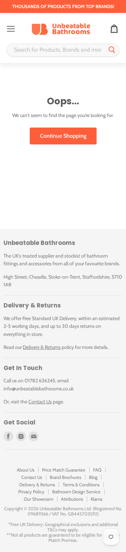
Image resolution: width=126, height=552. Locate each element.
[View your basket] (114, 29)
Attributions (72, 499)
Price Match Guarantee (63, 470)
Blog (93, 477)
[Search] (112, 50)
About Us (25, 470)
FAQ (97, 470)
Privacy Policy (31, 491)
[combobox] (56, 50)
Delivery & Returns (42, 347)
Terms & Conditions (81, 484)
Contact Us (40, 401)
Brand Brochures (65, 477)
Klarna (96, 499)
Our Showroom (38, 499)
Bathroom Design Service (76, 491)
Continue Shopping (63, 135)
